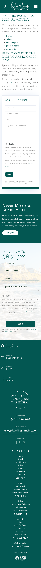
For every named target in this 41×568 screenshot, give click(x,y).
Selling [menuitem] (20, 465)
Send (9, 174)
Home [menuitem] (20, 456)
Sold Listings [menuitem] (20, 507)
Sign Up (10, 233)
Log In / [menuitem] (17, 531)
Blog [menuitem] (20, 522)
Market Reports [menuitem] (20, 489)
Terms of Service (19, 183)
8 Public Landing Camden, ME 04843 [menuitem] (20, 544)
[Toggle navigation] (35, 6)
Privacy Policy (8, 183)
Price (9, 369)
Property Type (14, 358)
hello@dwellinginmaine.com (20, 429)
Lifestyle (11, 347)
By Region (8, 380)
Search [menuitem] (20, 459)
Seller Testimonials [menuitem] (20, 510)
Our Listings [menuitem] (20, 462)
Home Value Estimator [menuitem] (20, 504)
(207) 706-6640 (20, 418)
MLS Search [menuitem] (20, 486)
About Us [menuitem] (20, 519)
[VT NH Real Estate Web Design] (20, 558)
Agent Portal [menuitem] (20, 534)
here (11, 82)
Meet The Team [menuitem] (20, 525)
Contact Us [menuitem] (20, 474)
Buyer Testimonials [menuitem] (20, 492)
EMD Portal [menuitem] (20, 471)
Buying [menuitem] (20, 468)
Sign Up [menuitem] (24, 531)
